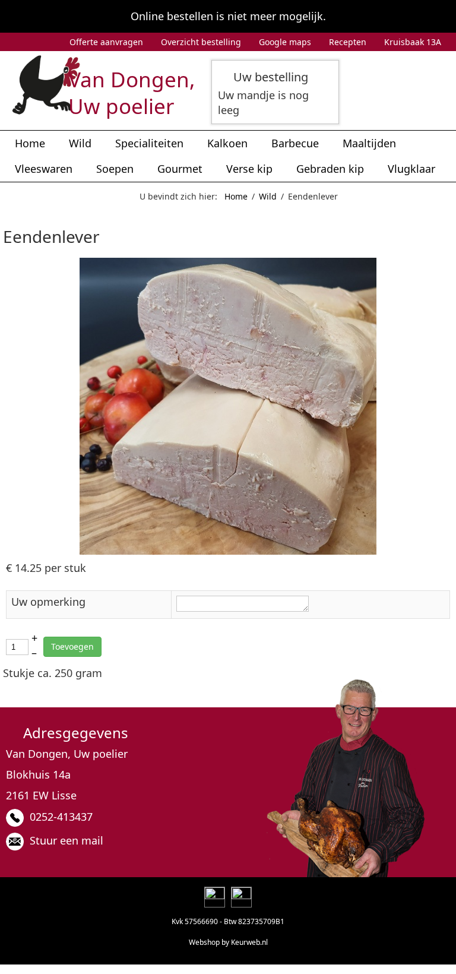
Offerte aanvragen (106, 42)
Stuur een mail (66, 840)
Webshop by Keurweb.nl (228, 942)
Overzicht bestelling (201, 42)
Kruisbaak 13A (412, 42)
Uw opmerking (48, 601)
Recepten (347, 42)
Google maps (285, 42)
